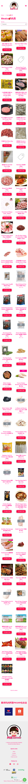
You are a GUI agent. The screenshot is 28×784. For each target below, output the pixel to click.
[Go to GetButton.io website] (24, 782)
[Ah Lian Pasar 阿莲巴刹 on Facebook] (10, 764)
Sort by (2, 21)
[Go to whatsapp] (24, 780)
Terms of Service (7, 781)
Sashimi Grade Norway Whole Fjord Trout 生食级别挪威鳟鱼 (14, 2)
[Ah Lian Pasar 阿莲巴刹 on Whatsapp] (18, 764)
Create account (14, 756)
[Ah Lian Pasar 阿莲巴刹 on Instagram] (14, 764)
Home (2, 15)
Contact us (14, 755)
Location (14, 753)
